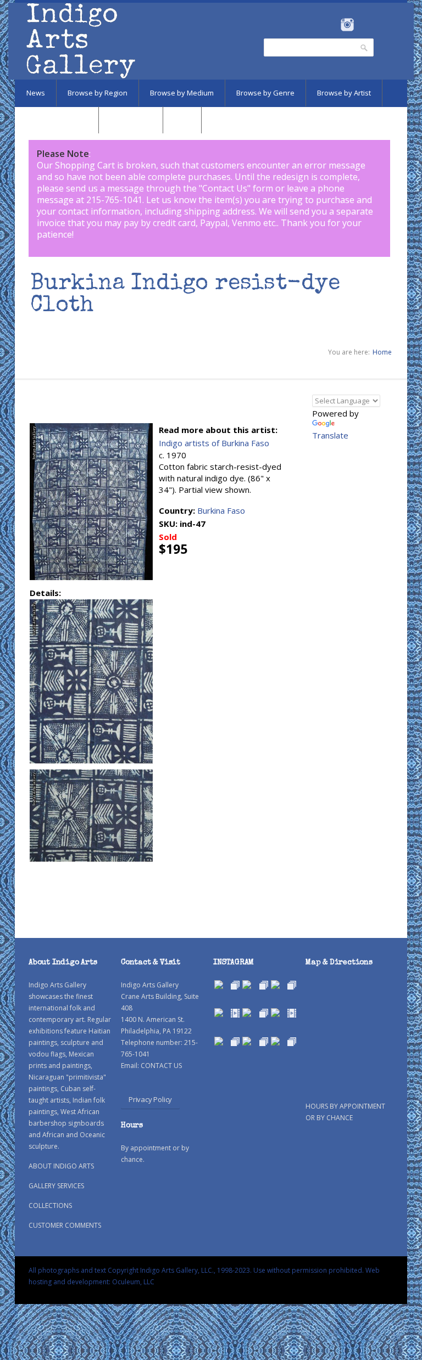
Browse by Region (97, 93)
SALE (182, 120)
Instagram (347, 24)
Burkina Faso (221, 510)
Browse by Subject (56, 120)
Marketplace (131, 120)
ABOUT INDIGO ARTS (61, 1166)
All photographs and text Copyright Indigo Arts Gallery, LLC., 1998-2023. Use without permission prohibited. (196, 1270)
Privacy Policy (150, 1099)
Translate (330, 435)
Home (382, 352)
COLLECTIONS (50, 1205)
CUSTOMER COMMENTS (65, 1225)
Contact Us (224, 188)
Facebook (332, 24)
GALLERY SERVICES (56, 1185)
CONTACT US (161, 1065)
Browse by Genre (265, 93)
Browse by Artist (344, 93)
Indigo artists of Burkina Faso (214, 442)
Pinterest (364, 24)
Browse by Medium (182, 93)
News (35, 93)
